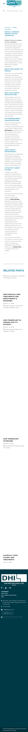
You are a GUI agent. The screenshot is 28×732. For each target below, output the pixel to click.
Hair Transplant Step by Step (8, 595)
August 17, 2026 (8, 303)
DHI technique (15, 199)
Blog (6, 29)
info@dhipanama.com (8, 609)
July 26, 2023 (7, 27)
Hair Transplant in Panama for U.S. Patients (12, 322)
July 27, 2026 (7, 562)
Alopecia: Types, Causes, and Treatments (10, 557)
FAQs (2, 596)
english (9, 29)
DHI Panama (8, 130)
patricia (15, 27)
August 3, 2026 (8, 443)
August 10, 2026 (8, 327)
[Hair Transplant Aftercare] (14, 382)
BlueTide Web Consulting (10, 730)
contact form (17, 247)
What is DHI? (4, 593)
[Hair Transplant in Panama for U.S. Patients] (14, 311)
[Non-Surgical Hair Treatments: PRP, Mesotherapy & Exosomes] (14, 283)
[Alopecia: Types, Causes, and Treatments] (14, 498)
